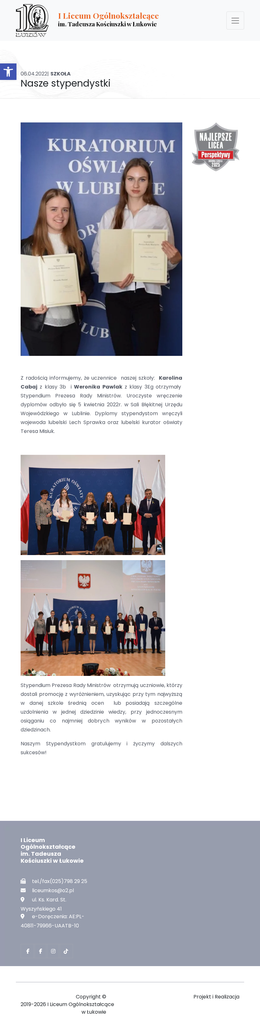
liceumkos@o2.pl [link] (53, 890)
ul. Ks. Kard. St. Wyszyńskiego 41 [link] (43, 904)
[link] (8, 71)
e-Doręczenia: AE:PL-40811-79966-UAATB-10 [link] (52, 921)
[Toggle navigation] (235, 20)
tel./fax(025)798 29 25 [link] (59, 881)
